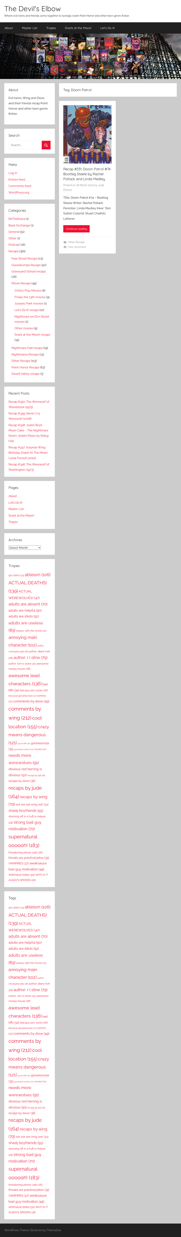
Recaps (13, 251)
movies (40, 749)
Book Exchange (19, 225)
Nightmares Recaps (25, 354)
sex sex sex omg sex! (32, 804)
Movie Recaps (21, 283)
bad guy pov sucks (34, 690)
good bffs (24, 743)
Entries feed (16, 179)
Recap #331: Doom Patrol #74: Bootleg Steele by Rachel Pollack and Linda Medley (87, 174)
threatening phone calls (25, 852)
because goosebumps (22, 695)
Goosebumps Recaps (26, 265)
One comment (77, 247)
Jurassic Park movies (28, 303)
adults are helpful (25, 610)
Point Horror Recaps (25, 367)
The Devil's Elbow (32, 8)
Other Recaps (76, 242)
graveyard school (23, 749)
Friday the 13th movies (29, 297)
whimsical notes (21, 874)
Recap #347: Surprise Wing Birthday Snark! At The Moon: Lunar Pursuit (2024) (28, 453)
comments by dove (31, 701)
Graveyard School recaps (28, 271)
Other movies (23, 328)
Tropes (51, 28)
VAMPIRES (18, 863)
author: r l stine (31, 657)
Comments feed (19, 186)
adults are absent (28, 604)
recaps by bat (36, 775)
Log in (12, 173)
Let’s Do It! (107, 28)
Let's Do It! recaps (26, 310)
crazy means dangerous (28, 734)
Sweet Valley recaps (25, 373)
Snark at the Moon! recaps (32, 334)
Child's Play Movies (27, 290)
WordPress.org (18, 192)
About (9, 28)
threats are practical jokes (28, 857)
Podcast (14, 244)
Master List (29, 28)
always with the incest (31, 630)
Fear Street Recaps (24, 258)
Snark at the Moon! (78, 28)
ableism (37, 574)
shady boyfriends (25, 810)
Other (12, 238)
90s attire (16, 575)
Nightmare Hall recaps (27, 348)
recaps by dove (21, 781)
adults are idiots (23, 616)
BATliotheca (16, 219)
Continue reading (76, 228)
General (13, 231)
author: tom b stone (22, 663)
